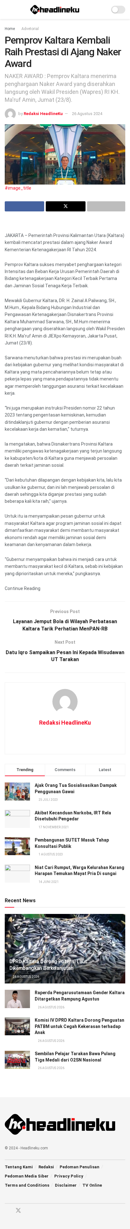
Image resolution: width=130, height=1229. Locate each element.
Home (10, 29)
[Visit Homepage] (55, 9)
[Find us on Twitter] (18, 1210)
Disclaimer (66, 1185)
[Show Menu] (7, 9)
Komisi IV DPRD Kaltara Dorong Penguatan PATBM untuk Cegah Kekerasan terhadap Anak (79, 1026)
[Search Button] (102, 9)
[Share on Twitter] (65, 206)
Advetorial (30, 29)
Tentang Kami (19, 1167)
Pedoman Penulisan (79, 1167)
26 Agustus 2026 (25, 976)
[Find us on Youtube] (29, 1210)
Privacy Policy (68, 1176)
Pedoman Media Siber (27, 1176)
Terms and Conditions (27, 1185)
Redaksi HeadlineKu (43, 113)
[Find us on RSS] (40, 1210)
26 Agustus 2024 (87, 113)
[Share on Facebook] (24, 206)
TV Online (92, 1185)
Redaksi (46, 1167)
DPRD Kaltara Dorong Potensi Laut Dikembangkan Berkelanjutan (48, 964)
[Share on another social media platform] (106, 206)
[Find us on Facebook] (7, 1210)
